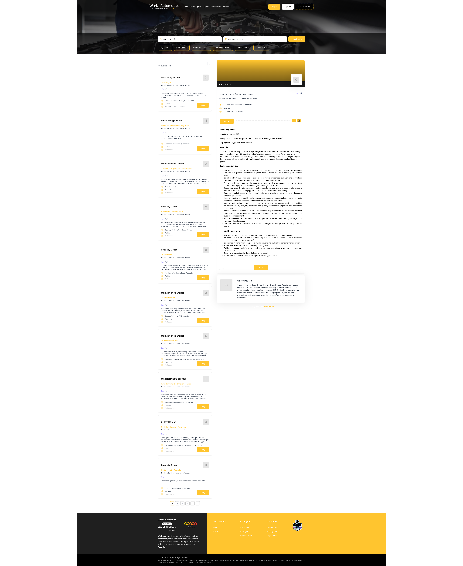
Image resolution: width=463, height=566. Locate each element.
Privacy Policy (272, 531)
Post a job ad (304, 6)
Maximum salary (222, 47)
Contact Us (272, 527)
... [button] (192, 503)
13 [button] (197, 503)
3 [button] (182, 503)
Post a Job (269, 306)
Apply (203, 105)
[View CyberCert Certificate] (297, 525)
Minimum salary (200, 47)
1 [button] (172, 503)
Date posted (242, 47)
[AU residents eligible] (162, 89)
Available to (260, 47)
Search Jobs (297, 39)
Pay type (164, 47)
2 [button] (177, 503)
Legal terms (272, 535)
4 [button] (187, 503)
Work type (180, 47)
